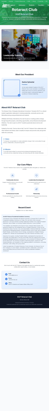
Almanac (11, 1)
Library (34, 1)
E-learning (40, 1)
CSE (46, 1)
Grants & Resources (20, 1)
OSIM (28, 1)
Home (7, 5)
